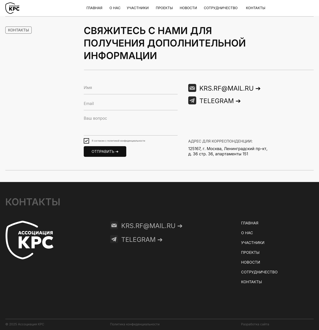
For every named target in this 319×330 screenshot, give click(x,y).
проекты (164, 8)
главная (94, 8)
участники (138, 8)
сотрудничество (221, 8)
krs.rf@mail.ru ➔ (230, 88)
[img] (192, 100)
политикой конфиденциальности (126, 140)
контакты (255, 8)
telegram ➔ (220, 101)
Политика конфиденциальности (135, 324)
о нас (115, 8)
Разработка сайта (255, 324)
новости (188, 8)
